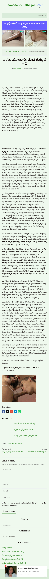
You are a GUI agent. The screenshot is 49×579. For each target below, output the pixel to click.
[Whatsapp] (19, 411)
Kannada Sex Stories (15, 443)
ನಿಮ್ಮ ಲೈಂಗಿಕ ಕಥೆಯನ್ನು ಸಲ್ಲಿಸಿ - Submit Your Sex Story (24, 25)
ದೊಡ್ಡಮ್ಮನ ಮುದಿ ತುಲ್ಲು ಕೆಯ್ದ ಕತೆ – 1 (25, 435)
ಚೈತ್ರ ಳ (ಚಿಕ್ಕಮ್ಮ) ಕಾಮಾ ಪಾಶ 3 (23, 429)
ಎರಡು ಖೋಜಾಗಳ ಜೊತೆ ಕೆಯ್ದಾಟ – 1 (36, 450)
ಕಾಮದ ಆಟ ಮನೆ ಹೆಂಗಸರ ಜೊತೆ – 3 (14, 563)
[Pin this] (11, 411)
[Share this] (3, 411)
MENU (43, 15)
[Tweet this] (7, 411)
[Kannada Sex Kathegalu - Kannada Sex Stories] (24, 5)
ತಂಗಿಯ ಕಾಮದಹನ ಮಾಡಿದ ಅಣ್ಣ (24, 423)
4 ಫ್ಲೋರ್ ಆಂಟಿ (7, 547)
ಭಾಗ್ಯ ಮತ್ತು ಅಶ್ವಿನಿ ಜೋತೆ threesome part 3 (12, 451)
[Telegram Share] (15, 411)
